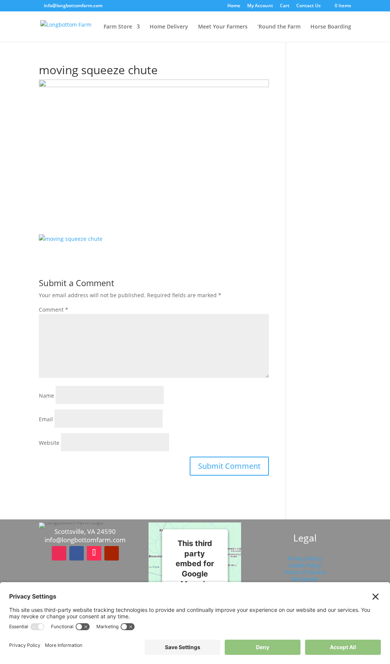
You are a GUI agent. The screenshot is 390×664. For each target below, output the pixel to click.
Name (46, 395)
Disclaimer (304, 579)
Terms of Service (305, 572)
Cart (284, 6)
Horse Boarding (330, 27)
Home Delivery (169, 27)
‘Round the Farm (278, 27)
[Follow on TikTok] (94, 553)
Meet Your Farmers (223, 27)
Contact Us (308, 6)
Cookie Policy (304, 565)
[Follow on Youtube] (111, 553)
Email (46, 419)
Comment (53, 309)
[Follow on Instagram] (59, 553)
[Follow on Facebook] (76, 553)
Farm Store (118, 27)
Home (233, 6)
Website (49, 442)
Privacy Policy (305, 558)
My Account (260, 6)
